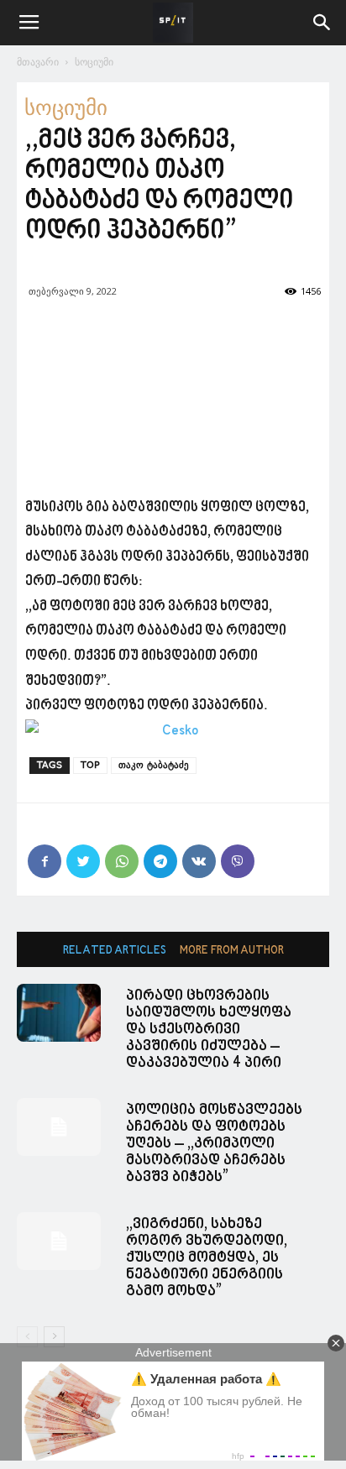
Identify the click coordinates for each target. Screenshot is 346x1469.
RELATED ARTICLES (114, 950)
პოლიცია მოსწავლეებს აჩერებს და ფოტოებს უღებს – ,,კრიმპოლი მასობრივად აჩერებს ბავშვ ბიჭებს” (214, 1143)
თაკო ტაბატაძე (153, 765)
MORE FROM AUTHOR (232, 950)
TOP (90, 765)
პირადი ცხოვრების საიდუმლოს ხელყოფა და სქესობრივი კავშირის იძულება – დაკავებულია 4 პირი (208, 1029)
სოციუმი (94, 62)
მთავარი (38, 62)
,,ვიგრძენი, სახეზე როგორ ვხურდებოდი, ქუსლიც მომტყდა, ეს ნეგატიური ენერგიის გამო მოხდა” (206, 1257)
